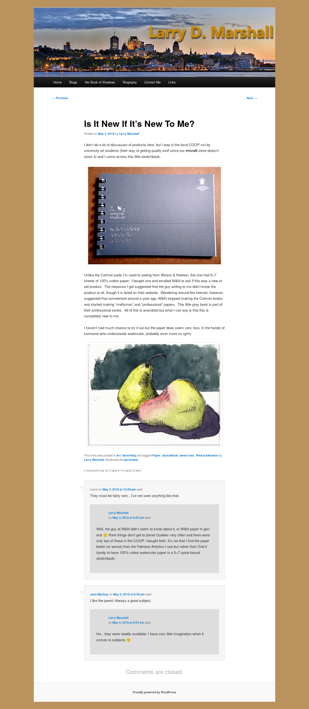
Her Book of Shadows (100, 82)
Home (57, 82)
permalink (131, 459)
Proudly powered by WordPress (154, 692)
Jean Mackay (99, 594)
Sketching (129, 455)
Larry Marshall (129, 133)
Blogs (73, 82)
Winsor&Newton (207, 455)
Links (172, 82)
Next (252, 98)
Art (118, 455)
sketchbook (170, 455)
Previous (60, 98)
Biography (130, 82)
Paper (156, 455)
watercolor (187, 455)
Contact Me (152, 82)
